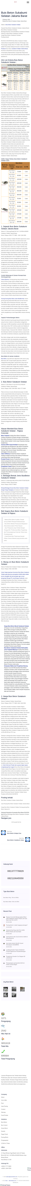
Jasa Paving (4, 1106)
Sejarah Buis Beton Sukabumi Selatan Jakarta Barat (15, 28)
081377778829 (15, 871)
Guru (6, 1180)
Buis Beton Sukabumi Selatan (9, 29)
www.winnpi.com (12, 1180)
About (2, 1097)
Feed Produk (4, 1115)
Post (2, 1103)
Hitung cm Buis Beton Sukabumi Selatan (12, 33)
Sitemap (3, 1112)
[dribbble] (16, 825)
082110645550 (15, 878)
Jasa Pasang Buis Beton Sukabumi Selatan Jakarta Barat (15, 803)
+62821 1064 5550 (6, 1168)
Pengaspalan (4, 1140)
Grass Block (4, 1128)
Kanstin (3, 1131)
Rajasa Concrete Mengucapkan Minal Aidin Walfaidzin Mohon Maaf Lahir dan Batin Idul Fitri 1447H (16, 918)
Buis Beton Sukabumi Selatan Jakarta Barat (12, 800)
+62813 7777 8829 (6, 1166)
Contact (3, 1109)
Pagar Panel (4, 1134)
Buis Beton (9, 48)
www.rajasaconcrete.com (11, 1176)
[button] (27, 2)
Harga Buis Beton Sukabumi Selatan (11, 35)
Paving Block (4, 1137)
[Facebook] (12, 825)
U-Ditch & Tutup (5, 1143)
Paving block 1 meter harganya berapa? (16, 925)
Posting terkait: (5, 37)
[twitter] (14, 825)
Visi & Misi (4, 1100)
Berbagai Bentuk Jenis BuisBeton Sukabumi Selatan (15, 31)
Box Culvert (4, 1125)
